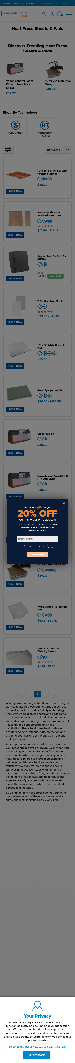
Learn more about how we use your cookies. (37, 1047)
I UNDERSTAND (37, 1055)
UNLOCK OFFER (37, 554)
